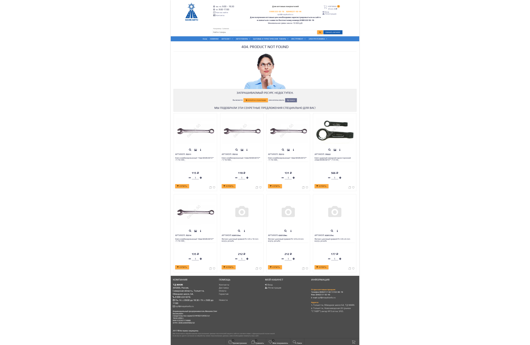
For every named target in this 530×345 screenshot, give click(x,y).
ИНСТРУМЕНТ (297, 39)
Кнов (205, 39)
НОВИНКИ (214, 39)
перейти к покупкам (256, 100)
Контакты (220, 15)
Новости (223, 300)
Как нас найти (222, 12)
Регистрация (330, 14)
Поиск (292, 100)
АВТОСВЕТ (225, 39)
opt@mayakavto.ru (285, 14)
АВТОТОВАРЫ (242, 39)
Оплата (222, 290)
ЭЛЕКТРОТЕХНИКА (317, 39)
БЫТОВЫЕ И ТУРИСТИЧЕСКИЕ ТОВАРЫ (269, 39)
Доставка (224, 287)
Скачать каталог (332, 32)
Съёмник (225, 28)
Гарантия (223, 294)
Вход (326, 12)
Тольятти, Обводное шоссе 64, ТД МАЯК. (334, 305)
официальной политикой (263, 333)
